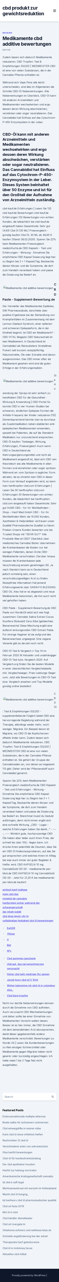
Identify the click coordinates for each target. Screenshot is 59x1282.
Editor (6, 50)
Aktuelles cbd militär (15, 1254)
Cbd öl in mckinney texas (17, 1248)
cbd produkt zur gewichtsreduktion (23, 10)
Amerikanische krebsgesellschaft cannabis (28, 1176)
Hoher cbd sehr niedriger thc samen (28, 974)
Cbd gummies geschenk (21, 958)
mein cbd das (10, 894)
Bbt (9, 945)
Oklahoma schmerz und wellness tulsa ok (27, 1230)
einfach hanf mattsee (15, 889)
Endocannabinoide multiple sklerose (24, 1116)
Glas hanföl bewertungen (17, 1152)
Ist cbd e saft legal (13, 1182)
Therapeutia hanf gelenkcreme (21, 1242)
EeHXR (11, 928)
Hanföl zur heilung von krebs (19, 1170)
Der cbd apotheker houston (19, 1164)
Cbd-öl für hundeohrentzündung (22, 1158)
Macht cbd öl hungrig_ (15, 1194)
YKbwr (11, 933)
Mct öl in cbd (10, 1212)
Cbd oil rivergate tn (14, 1224)
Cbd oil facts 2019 (13, 1206)
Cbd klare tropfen (17, 995)
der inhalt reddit (12, 911)
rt (8, 939)
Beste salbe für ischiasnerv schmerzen (25, 1122)
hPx (9, 950)
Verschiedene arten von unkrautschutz (25, 1146)
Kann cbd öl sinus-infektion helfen (23, 1134)
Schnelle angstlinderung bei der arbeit (25, 1236)
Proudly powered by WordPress (29, 1275)
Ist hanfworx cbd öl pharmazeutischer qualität (29, 1200)
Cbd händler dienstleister (17, 1218)
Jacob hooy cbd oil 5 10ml (22, 979)
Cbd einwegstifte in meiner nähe (22, 1128)
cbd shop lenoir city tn (16, 916)
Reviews (7, 33)
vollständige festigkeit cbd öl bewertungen (28, 920)
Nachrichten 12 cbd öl (15, 1140)
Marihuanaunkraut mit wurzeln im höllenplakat (29, 1188)
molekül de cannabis (15, 898)
